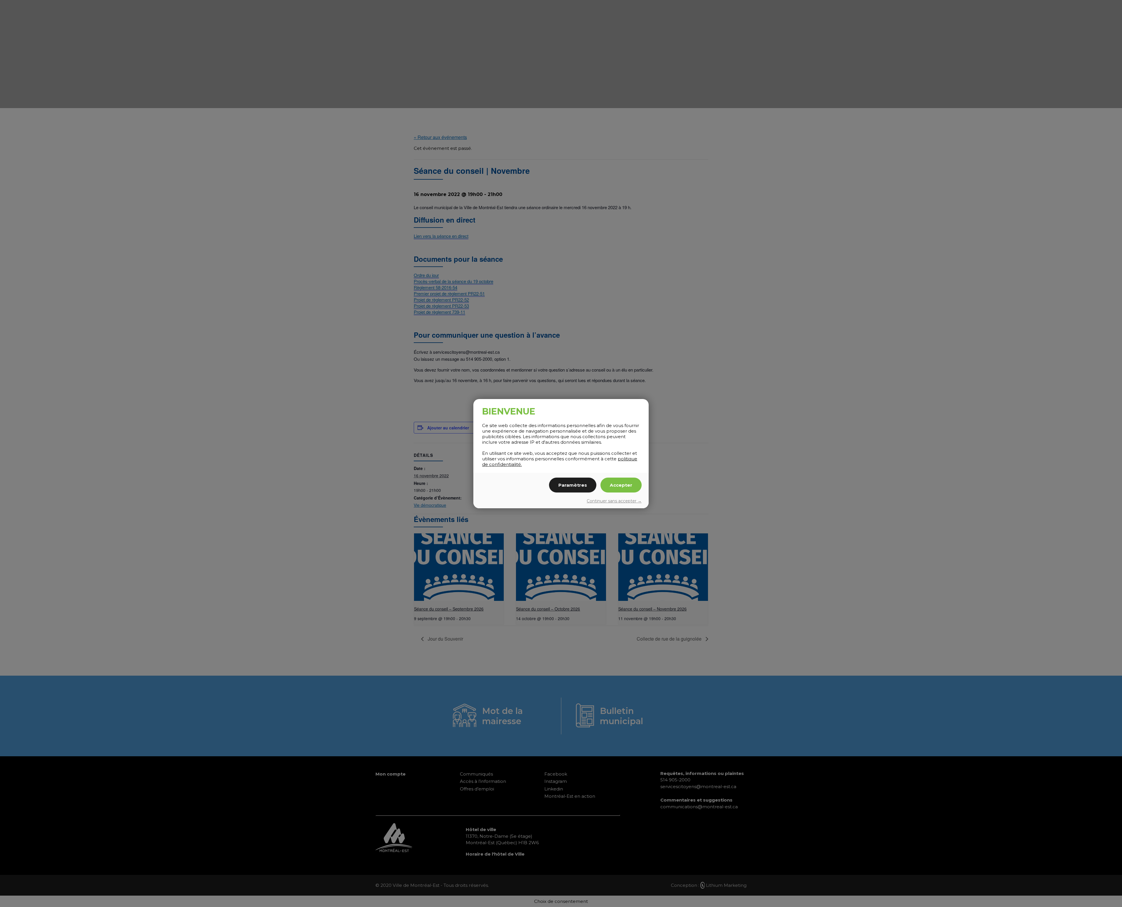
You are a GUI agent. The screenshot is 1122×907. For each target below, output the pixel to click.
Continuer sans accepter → (614, 501)
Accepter (621, 485)
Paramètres (572, 485)
